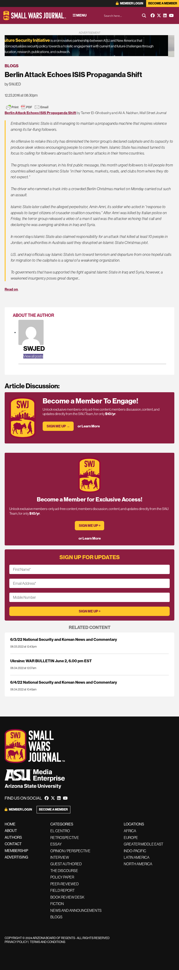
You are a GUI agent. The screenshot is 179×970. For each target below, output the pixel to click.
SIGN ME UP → (58, 426)
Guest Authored (66, 864)
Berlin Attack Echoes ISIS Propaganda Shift (40, 113)
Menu (81, 15)
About (11, 830)
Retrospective (64, 837)
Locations (134, 824)
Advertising (16, 857)
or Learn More (89, 426)
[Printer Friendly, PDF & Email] (27, 107)
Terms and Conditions (47, 942)
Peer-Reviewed (64, 884)
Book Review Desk (67, 897)
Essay (56, 844)
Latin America (136, 857)
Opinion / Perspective (70, 850)
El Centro (60, 830)
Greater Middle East (143, 844)
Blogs (12, 65)
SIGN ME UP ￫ (89, 525)
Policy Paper (62, 877)
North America (138, 864)
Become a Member (162, 3)
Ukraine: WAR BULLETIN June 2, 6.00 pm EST (51, 660)
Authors (13, 837)
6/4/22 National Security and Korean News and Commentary (63, 682)
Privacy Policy (16, 942)
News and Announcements (76, 910)
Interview (59, 857)
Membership (16, 850)
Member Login (131, 3)
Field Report (62, 890)
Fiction (57, 903)
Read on (11, 289)
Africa (130, 830)
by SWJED (13, 84)
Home (10, 824)
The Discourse (64, 870)
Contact (13, 844)
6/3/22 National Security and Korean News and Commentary (63, 639)
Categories (61, 824)
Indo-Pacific (135, 850)
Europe (131, 837)
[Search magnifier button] (144, 16)
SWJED (34, 348)
